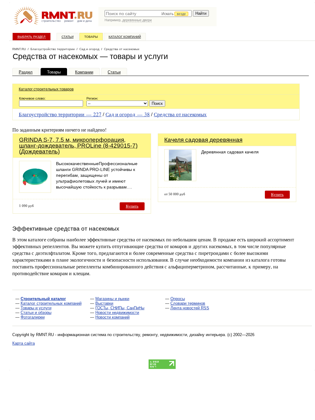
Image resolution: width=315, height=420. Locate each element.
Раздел (26, 72)
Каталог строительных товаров (46, 89)
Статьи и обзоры (36, 312)
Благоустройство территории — (60, 114)
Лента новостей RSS (189, 308)
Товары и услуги (36, 308)
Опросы (177, 298)
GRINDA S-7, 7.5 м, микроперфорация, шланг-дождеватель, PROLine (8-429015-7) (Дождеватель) (78, 146)
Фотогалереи (33, 317)
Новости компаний (112, 317)
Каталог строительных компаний (51, 303)
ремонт (69, 20)
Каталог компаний (125, 36)
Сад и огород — (128, 114)
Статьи (68, 36)
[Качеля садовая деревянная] (180, 179)
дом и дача (84, 20)
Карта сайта (23, 343)
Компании (84, 72)
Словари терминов (187, 303)
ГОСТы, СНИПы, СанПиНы (119, 308)
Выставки (104, 303)
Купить (132, 206)
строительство (51, 20)
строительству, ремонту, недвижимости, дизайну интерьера (169, 334)
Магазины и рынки (112, 298)
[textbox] (148, 13)
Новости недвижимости (117, 312)
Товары (91, 36)
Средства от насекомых (180, 114)
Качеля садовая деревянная (203, 140)
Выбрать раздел (32, 36)
